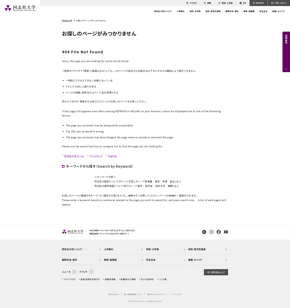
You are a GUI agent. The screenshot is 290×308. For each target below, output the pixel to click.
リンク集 (162, 279)
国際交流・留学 (69, 259)
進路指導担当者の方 (90, 279)
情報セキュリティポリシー (157, 294)
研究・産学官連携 (197, 249)
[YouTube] (226, 232)
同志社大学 (67, 20)
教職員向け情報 (128, 279)
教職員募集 (110, 279)
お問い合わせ (113, 294)
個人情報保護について (133, 294)
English (112, 156)
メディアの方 (70, 279)
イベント (83, 271)
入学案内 (108, 249)
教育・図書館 (110, 259)
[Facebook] (219, 232)
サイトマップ (96, 156)
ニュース (66, 271)
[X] (204, 232)
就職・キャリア (195, 259)
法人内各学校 (147, 279)
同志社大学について (72, 249)
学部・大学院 (152, 249)
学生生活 (150, 259)
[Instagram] (211, 232)
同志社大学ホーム (74, 156)
